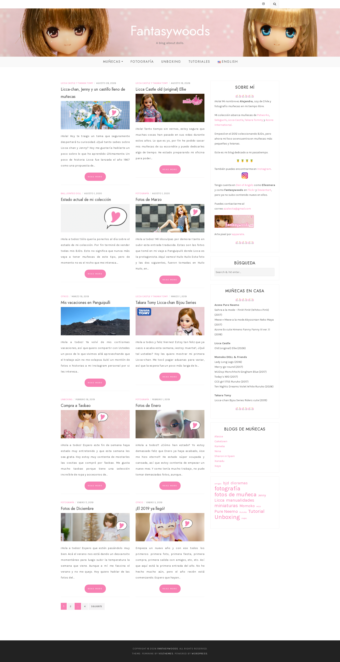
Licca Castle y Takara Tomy (77, 83)
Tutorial (256, 511)
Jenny (262, 495)
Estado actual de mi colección (86, 199)
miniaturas (226, 505)
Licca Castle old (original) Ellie (161, 89)
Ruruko (243, 512)
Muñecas (112, 61)
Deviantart (264, 190)
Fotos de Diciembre (77, 508)
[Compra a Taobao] (95, 424)
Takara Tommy (254, 120)
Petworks (263, 115)
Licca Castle (235, 120)
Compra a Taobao (76, 405)
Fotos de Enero (148, 405)
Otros (64, 296)
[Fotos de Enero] (170, 424)
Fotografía (142, 61)
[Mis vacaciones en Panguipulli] (95, 321)
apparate (238, 234)
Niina (217, 451)
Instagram (264, 169)
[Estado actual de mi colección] (95, 218)
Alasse (218, 436)
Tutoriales (199, 61)
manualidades (240, 500)
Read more (95, 177)
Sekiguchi (220, 120)
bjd (226, 483)
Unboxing (171, 61)
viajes (244, 518)
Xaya (217, 466)
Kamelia (219, 446)
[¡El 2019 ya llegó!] (170, 527)
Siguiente (96, 606)
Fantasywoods (170, 30)
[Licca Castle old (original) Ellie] (170, 107)
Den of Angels (244, 185)
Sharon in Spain (224, 456)
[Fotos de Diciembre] (95, 527)
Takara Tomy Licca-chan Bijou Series (166, 302)
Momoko (247, 506)
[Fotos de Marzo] (170, 218)
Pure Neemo (226, 511)
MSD (258, 506)
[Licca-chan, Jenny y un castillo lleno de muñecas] (95, 115)
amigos (218, 483)
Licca (219, 500)
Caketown (220, 441)
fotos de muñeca (235, 494)
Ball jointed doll (71, 193)
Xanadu (219, 461)
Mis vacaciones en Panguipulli (85, 302)
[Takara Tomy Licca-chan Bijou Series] (170, 321)
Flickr (251, 190)
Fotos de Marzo (149, 199)
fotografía (227, 488)
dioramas (239, 483)
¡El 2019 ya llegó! (150, 508)
